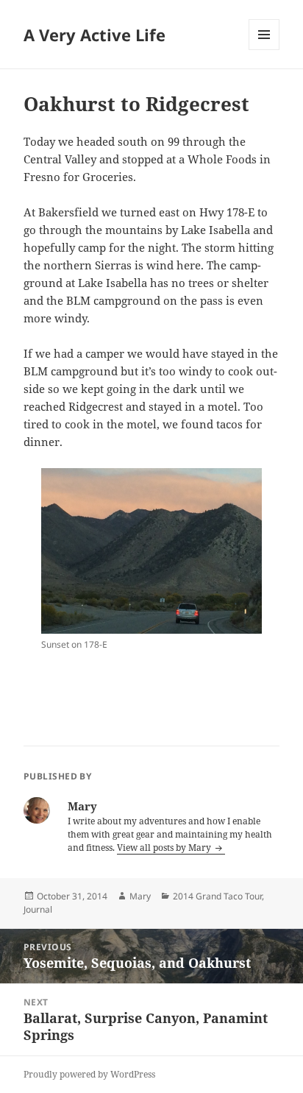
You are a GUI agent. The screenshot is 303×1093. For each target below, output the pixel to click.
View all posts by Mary (165, 847)
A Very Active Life (94, 35)
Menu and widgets (264, 49)
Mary (140, 896)
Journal (38, 909)
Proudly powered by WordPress (89, 1074)
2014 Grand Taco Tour (217, 896)
